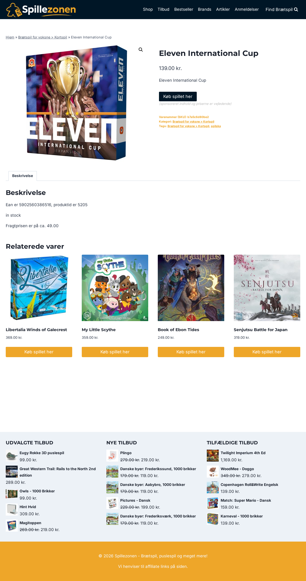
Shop (148, 9)
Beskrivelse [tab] (22, 175)
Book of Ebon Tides (178, 329)
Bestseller (183, 9)
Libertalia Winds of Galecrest (36, 329)
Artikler (223, 9)
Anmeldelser (247, 9)
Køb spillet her (177, 96)
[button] (141, 49)
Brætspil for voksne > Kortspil (42, 37)
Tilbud (163, 9)
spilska (216, 126)
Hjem (10, 37)
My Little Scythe (99, 329)
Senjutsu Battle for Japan (261, 329)
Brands (204, 9)
